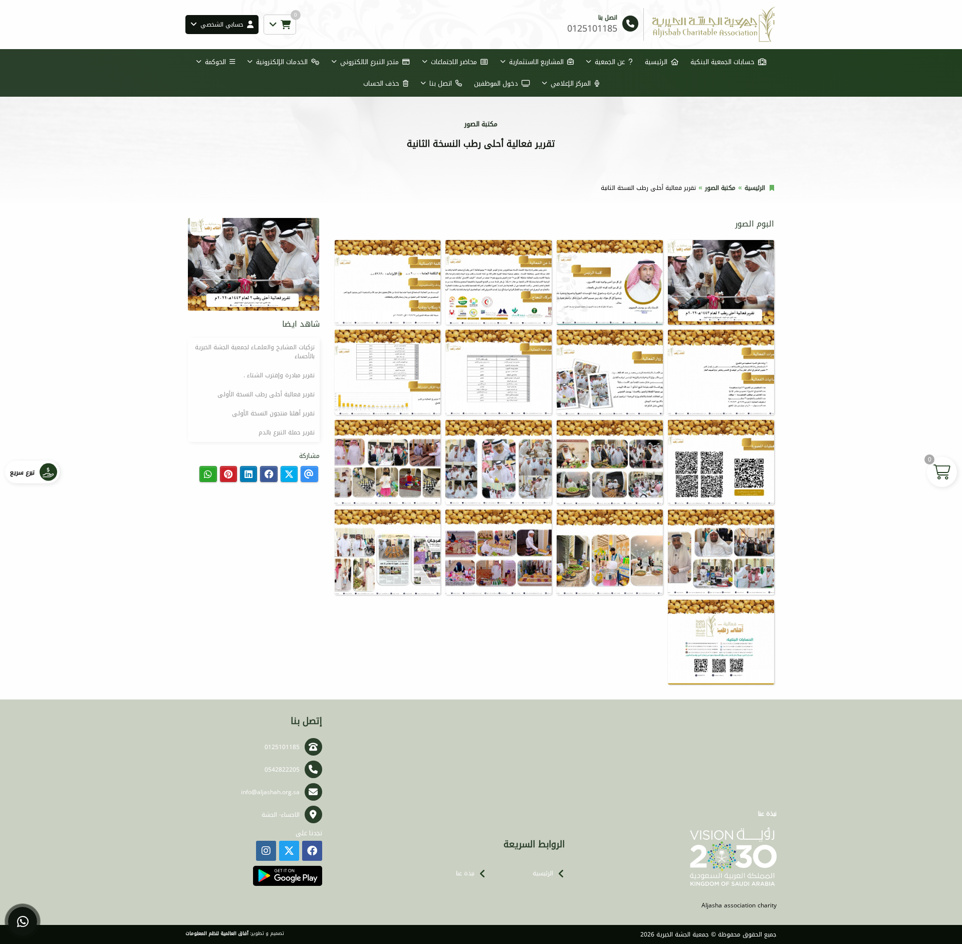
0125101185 (282, 747)
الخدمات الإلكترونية (282, 62)
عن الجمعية (610, 62)
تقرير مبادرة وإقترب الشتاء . (279, 375)
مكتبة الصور (720, 187)
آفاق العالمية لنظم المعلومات (217, 933)
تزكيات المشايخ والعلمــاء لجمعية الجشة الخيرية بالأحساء (255, 352)
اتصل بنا (440, 83)
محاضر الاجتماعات (454, 62)
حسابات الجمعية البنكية (722, 62)
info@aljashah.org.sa (270, 792)
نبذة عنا (465, 873)
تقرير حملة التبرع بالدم (287, 432)
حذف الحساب (381, 83)
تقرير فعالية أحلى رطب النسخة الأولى (266, 394)
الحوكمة (215, 62)
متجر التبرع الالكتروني (369, 62)
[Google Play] (287, 876)
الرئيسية (656, 62)
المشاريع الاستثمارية (536, 62)
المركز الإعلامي (571, 83)
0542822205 (282, 769)
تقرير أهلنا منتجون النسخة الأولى (273, 413)
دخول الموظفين (496, 83)
